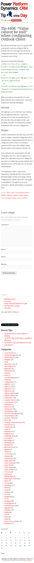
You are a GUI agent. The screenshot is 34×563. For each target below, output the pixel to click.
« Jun (2, 553)
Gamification (8, 427)
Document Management (12, 413)
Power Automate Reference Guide (15, 303)
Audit (6, 373)
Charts (6, 380)
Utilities (6, 512)
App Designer (8, 366)
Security (7, 483)
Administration (9, 357)
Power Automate (10, 463)
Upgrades (7, 508)
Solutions (7, 492)
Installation (8, 431)
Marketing (7, 443)
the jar (16, 312)
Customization (9, 402)
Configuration (8, 382)
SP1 (5, 494)
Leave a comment (22, 198)
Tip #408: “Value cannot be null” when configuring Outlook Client (16, 33)
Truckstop (7, 501)
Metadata (7, 445)
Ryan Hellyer (28, 560)
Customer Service (10, 400)
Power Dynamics (14, 6)
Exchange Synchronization (13, 422)
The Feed (7, 308)
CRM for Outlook (23, 195)
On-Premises (8, 454)
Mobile (6, 449)
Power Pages (8, 467)
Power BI (7, 465)
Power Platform (9, 470)
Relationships (8, 476)
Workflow (7, 523)
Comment (5, 225)
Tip (14, 16)
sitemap (14, 198)
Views (6, 519)
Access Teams (9, 353)
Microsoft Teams (9, 447)
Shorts (6, 488)
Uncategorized (9, 503)
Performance (8, 458)
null (6, 198)
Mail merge (8, 440)
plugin (9, 198)
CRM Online (8, 398)
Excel (6, 420)
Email (3, 257)
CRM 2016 (7, 391)
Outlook (7, 456)
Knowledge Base (9, 436)
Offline (6, 452)
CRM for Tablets (9, 395)
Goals (6, 429)
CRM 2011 (4, 195)
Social (6, 490)
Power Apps (8, 461)
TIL (5, 499)
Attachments (8, 371)
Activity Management (11, 355)
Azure (6, 375)
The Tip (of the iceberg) (12, 306)
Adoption (7, 360)
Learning (7, 438)
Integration (8, 434)
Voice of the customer (11, 521)
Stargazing (7, 497)
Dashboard (8, 404)
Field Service (8, 425)
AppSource (8, 369)
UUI (5, 514)
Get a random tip (16, 20)
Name (3, 249)
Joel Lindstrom (20, 192)
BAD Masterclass (10, 299)
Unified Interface (10, 505)
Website (3, 264)
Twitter (27, 192)
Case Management (10, 377)
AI (5, 362)
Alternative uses (9, 364)
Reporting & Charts (10, 479)
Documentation (9, 416)
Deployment (8, 409)
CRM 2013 (10, 195)
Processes (7, 472)
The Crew (7, 301)
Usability (7, 510)
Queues (7, 474)
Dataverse (7, 407)
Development (8, 411)
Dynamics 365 (9, 418)
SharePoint (8, 485)
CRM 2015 (16, 195)
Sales (6, 481)
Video (6, 517)
